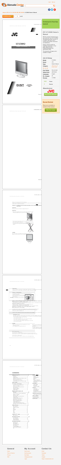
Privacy (9, 455)
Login (49, 2)
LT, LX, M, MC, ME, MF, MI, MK (17, 12)
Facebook (44, 453)
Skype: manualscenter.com (47, 458)
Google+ (43, 456)
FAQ (8, 456)
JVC (7, 12)
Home (4, 12)
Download (7, 16)
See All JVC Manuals (51, 94)
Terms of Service (11, 453)
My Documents (28, 453)
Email (43, 451)
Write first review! (50, 110)
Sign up (53, 2)
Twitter (43, 455)
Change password (28, 456)
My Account (27, 451)
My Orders (27, 455)
